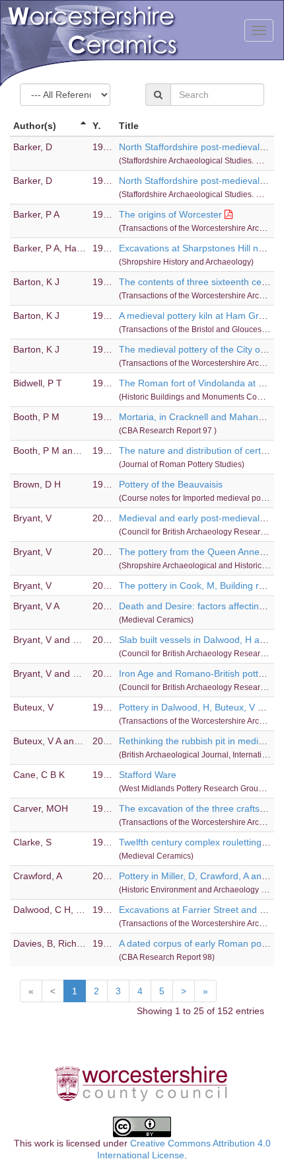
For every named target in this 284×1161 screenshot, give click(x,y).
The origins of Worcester (170, 214)
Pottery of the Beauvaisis (171, 484)
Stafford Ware (147, 774)
